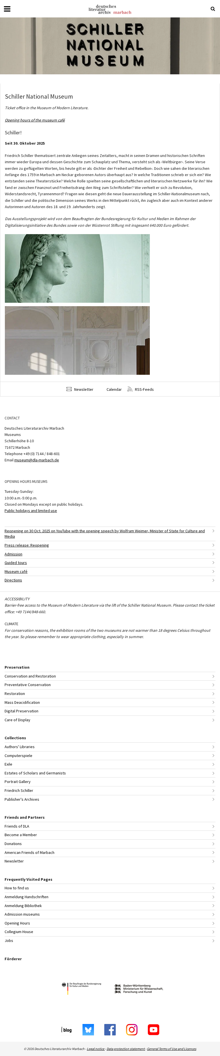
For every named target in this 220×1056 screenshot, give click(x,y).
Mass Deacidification (22, 702)
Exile (8, 764)
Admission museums (22, 914)
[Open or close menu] (7, 9)
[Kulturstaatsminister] (81, 989)
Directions (13, 580)
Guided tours (16, 562)
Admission (13, 554)
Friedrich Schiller (19, 790)
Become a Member (21, 834)
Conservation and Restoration (30, 676)
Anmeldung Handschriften (26, 896)
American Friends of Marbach (29, 852)
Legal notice (96, 1049)
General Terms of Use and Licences (171, 1049)
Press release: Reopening (27, 545)
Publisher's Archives (22, 799)
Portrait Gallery (18, 781)
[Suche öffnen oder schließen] (213, 9)
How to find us (17, 887)
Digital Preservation (21, 711)
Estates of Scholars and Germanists (35, 773)
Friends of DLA (17, 826)
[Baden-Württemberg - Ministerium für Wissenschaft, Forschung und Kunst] (138, 989)
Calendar (114, 389)
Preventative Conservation (28, 684)
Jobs (9, 940)
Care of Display (17, 719)
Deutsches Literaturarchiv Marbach (110, 9)
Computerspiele (18, 755)
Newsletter (83, 389)
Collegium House (19, 931)
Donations (13, 843)
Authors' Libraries (20, 746)
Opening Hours (17, 923)
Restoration (15, 693)
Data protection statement (126, 1049)
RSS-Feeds (144, 389)
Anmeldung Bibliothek (23, 905)
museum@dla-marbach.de (36, 460)
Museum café (16, 571)
